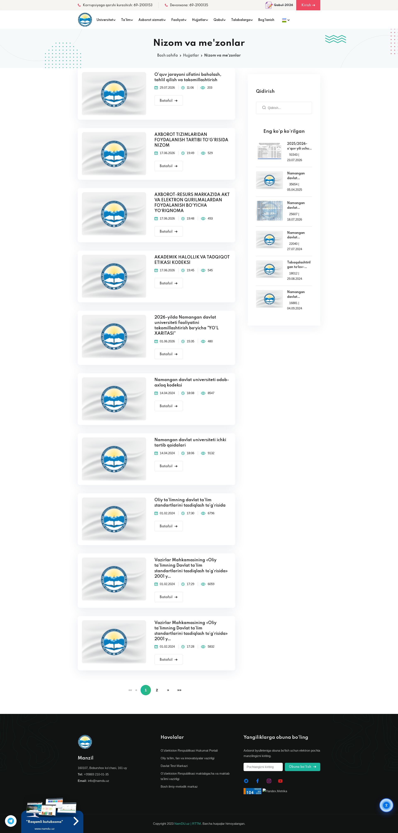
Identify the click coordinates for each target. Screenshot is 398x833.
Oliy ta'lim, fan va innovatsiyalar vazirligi (187, 758)
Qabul (218, 20)
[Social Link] (246, 781)
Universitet (105, 20)
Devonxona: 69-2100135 (189, 5)
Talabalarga (240, 20)
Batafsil (166, 101)
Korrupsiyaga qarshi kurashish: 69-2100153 (117, 5)
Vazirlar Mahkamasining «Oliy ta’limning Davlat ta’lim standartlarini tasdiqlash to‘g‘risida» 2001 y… (191, 568)
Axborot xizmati (150, 20)
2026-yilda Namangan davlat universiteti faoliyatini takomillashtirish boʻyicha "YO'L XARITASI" (186, 325)
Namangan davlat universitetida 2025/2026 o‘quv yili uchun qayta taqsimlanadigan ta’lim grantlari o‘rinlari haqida (299, 176)
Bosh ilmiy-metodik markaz (179, 786)
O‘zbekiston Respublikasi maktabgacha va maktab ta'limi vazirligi (195, 776)
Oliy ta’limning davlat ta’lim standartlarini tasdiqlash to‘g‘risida (190, 503)
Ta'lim (126, 20)
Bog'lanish (266, 20)
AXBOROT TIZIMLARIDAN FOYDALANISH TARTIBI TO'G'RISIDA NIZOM (191, 140)
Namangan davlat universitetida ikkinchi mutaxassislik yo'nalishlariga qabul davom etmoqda (298, 235)
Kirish (306, 5)
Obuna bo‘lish (300, 767)
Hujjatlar (199, 20)
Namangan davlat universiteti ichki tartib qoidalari (190, 443)
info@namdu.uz (98, 780)
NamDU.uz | (182, 823)
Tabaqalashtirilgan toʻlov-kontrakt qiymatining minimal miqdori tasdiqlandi (299, 265)
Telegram (11, 821)
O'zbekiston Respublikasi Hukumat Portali (189, 750)
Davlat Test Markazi (174, 766)
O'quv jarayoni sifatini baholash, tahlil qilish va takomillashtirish (187, 77)
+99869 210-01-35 (96, 774)
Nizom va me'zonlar (222, 55)
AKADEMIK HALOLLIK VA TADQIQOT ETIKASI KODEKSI (192, 260)
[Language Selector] (284, 19)
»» (179, 690)
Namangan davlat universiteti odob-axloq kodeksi (191, 383)
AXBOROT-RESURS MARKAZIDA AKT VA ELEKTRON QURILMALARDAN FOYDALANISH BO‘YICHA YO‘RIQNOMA (192, 203)
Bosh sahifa (167, 55)
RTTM (196, 823)
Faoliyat (177, 20)
